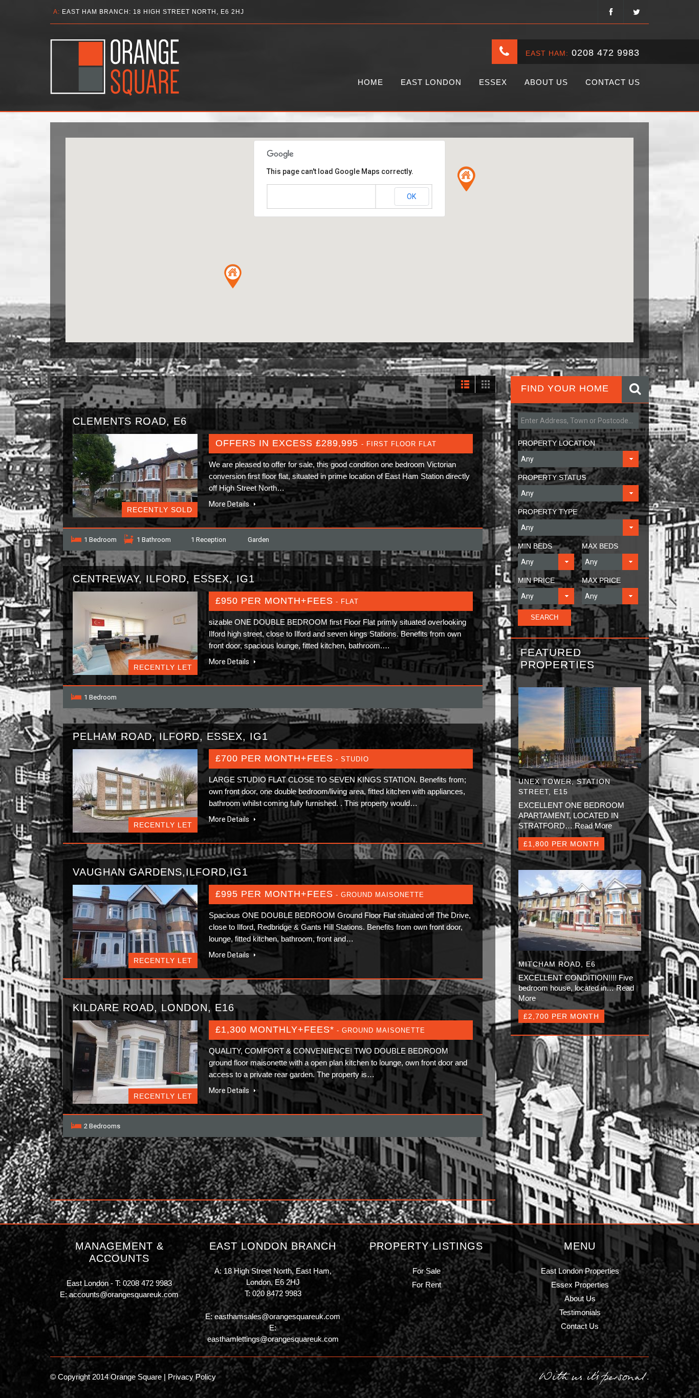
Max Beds (600, 546)
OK (411, 196)
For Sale (426, 1270)
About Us (546, 82)
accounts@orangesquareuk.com (124, 1294)
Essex (493, 82)
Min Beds (535, 546)
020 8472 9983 (276, 1293)
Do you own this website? (306, 197)
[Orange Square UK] (115, 67)
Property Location (556, 443)
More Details (230, 504)
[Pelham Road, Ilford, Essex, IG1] (135, 791)
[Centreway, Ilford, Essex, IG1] (135, 633)
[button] (233, 276)
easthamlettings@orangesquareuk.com (273, 1339)
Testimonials (580, 1312)
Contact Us (612, 82)
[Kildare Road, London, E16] (135, 1062)
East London (431, 82)
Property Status (552, 477)
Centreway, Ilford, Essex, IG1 (164, 578)
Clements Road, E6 (130, 421)
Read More (593, 825)
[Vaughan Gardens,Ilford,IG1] (135, 926)
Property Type (547, 512)
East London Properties (580, 1270)
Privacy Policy (191, 1376)
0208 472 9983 (606, 53)
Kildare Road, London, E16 (153, 1007)
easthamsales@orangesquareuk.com (277, 1316)
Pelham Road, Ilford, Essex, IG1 (170, 736)
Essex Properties (580, 1284)
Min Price (536, 580)
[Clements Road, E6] (135, 475)
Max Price (601, 580)
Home (370, 82)
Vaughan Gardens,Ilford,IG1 (160, 872)
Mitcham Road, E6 (557, 964)
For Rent (426, 1284)
